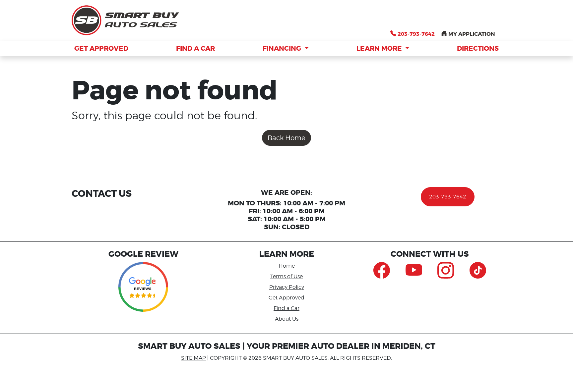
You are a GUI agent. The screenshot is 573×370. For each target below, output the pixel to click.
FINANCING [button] (283, 48)
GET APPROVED (101, 48)
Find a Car (286, 308)
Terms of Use (286, 276)
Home (287, 266)
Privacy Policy (286, 287)
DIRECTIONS (478, 48)
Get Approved (286, 297)
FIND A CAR (195, 48)
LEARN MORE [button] (380, 48)
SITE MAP (193, 358)
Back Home (286, 138)
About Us (286, 319)
